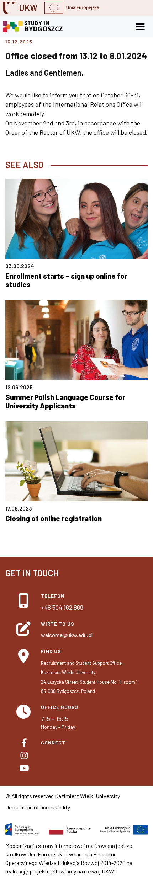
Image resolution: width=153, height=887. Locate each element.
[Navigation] (140, 27)
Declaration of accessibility (37, 807)
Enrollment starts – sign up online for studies (66, 280)
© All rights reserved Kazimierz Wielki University (62, 795)
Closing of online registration (53, 518)
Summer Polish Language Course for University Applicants (65, 401)
